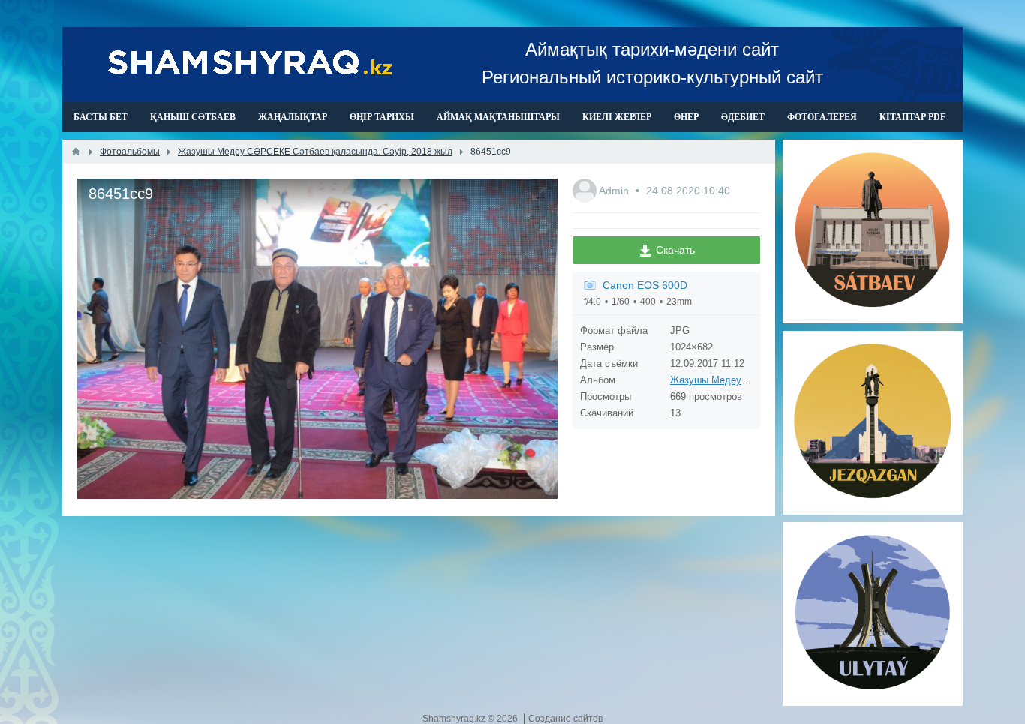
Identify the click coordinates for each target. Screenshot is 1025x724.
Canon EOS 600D (645, 285)
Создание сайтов (565, 718)
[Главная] (76, 152)
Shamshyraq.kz (455, 718)
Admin (615, 191)
